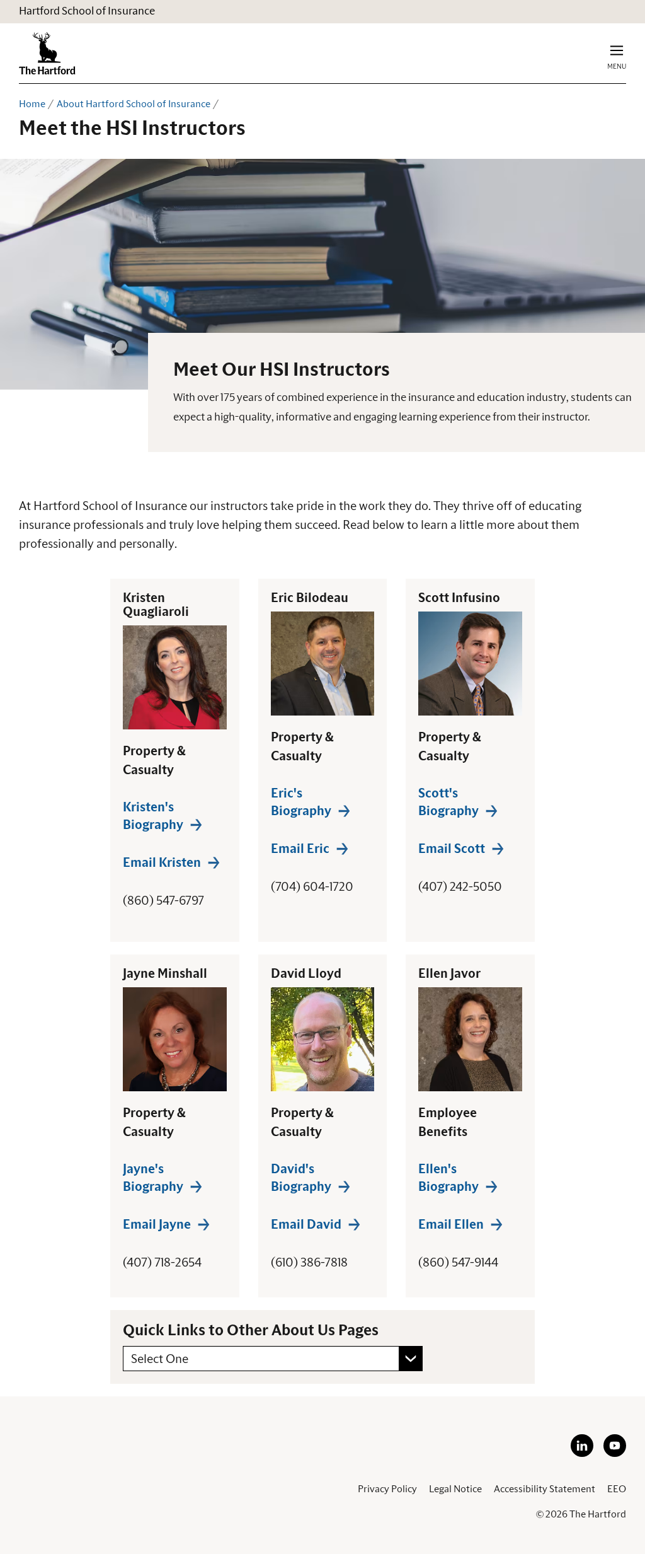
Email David (306, 1225)
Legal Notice (455, 1489)
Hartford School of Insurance (87, 11)
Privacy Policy (387, 1489)
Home (32, 104)
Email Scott (451, 849)
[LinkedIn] (582, 1454)
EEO (616, 1489)
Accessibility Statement (544, 1489)
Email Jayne (157, 1225)
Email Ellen (451, 1225)
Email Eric (300, 849)
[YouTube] (614, 1454)
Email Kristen (162, 863)
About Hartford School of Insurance (133, 104)
